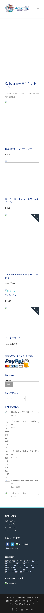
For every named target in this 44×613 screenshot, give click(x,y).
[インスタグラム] (22, 609)
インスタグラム (11, 527)
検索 (8, 384)
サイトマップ (23, 601)
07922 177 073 (11, 531)
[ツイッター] (31, 609)
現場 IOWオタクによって (24, 604)
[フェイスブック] (12, 609)
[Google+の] (17, 609)
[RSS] (27, 609)
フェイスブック (11, 524)
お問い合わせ (10, 521)
